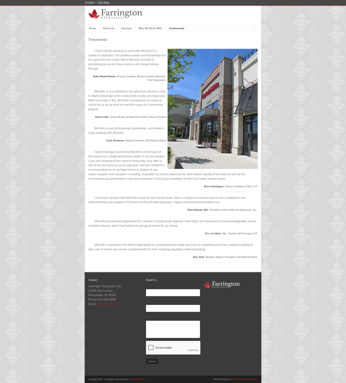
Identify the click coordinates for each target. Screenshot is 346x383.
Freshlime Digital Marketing (245, 379)
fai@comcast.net (107, 304)
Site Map (103, 2)
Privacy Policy (138, 379)
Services (126, 28)
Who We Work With (150, 28)
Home (92, 28)
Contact (90, 2)
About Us (108, 28)
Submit (152, 361)
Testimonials (177, 28)
